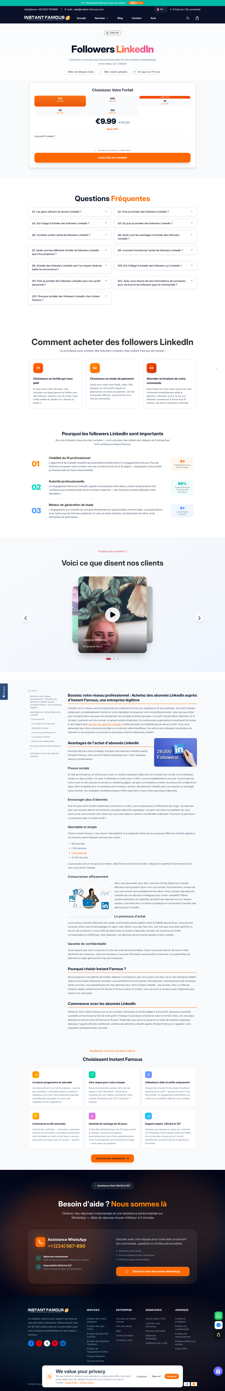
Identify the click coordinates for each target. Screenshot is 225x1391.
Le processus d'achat (40, 737)
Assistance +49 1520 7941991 (41, 9)
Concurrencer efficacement (43, 732)
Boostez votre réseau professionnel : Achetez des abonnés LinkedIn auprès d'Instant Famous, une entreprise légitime (46, 702)
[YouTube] (39, 1343)
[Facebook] (31, 1343)
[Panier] (219, 1335)
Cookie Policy (71, 1382)
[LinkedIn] (63, 1343)
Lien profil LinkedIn (45, 136)
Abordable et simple (40, 728)
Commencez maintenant (110, 1158)
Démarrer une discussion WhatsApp (156, 1271)
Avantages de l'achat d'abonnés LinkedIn (45, 713)
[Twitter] (47, 1343)
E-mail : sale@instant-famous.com (84, 9)
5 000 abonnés (79, 853)
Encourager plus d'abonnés (43, 723)
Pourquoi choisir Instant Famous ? (45, 747)
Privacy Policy (87, 1382)
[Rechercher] (187, 18)
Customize (142, 1376)
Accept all (171, 1376)
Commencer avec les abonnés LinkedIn (44, 754)
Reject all (156, 1376)
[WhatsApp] (219, 1316)
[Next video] (199, 618)
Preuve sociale (37, 719)
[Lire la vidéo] (112, 614)
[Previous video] (25, 618)
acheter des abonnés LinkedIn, (105, 724)
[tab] (108, 659)
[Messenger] (219, 1325)
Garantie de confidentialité (42, 741)
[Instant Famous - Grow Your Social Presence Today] (47, 18)
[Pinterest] (55, 1343)
